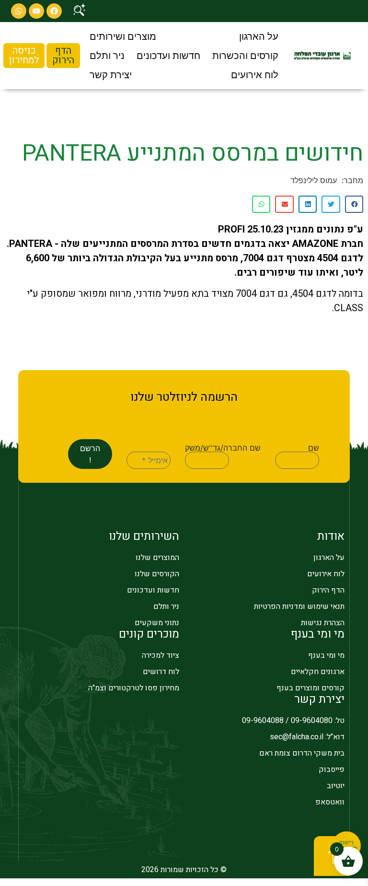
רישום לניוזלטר (346, 845)
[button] (258, 36)
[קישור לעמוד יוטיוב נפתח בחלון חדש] (36, 11)
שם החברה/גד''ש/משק (223, 448)
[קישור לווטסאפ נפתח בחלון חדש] (18, 11)
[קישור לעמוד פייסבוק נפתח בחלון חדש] (54, 11)
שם (313, 448)
